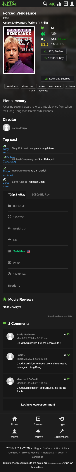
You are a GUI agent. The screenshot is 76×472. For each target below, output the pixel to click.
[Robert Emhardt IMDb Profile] (6, 170)
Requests (48, 452)
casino (41, 86)
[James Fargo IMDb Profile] (6, 127)
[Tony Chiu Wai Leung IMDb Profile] (6, 147)
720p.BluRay (56, 51)
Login (61, 452)
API (56, 448)
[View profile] (10, 336)
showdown (28, 86)
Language (37, 456)
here (41, 467)
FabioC (21, 354)
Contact (13, 452)
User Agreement (55, 463)
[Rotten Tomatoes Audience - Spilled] (45, 39)
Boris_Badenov (26, 334)
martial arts (12, 86)
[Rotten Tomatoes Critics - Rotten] (45, 34)
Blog (36, 448)
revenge (43, 90)
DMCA (46, 448)
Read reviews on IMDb (60, 316)
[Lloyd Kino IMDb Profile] (6, 181)
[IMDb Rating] (45, 44)
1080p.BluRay (55, 58)
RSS (64, 448)
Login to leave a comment (38, 404)
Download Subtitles (59, 78)
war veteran (55, 86)
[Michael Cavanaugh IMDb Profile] (6, 159)
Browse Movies (30, 452)
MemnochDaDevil (27, 379)
